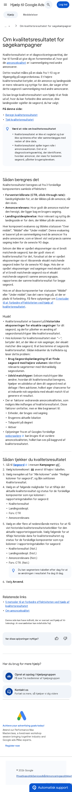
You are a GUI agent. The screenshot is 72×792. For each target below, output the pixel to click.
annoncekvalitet (16, 63)
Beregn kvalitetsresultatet (21, 115)
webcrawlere (13, 436)
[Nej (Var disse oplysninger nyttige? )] (65, 639)
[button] (5, 5)
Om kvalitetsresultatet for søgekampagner (45, 26)
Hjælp (10, 14)
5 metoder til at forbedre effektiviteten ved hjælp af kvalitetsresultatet (36, 303)
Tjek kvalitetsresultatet (19, 119)
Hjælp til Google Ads (27, 5)
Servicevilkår (39, 776)
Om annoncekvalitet (17, 610)
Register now (12, 745)
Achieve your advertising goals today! (23, 725)
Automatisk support (53, 787)
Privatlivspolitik (24, 776)
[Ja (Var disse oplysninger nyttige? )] (56, 639)
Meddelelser (30, 14)
